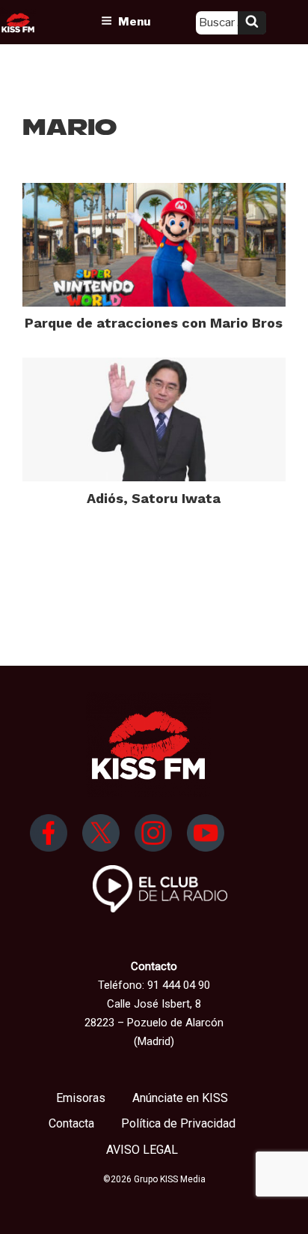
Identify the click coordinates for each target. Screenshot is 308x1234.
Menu (134, 21)
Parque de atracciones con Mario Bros (154, 323)
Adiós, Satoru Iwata (154, 498)
